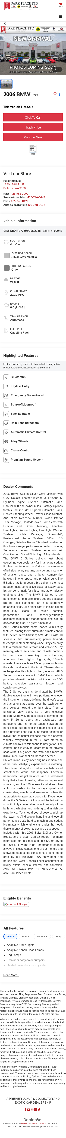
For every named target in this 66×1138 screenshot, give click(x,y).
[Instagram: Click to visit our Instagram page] (32, 1110)
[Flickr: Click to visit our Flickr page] (35, 1110)
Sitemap (34, 1123)
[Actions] (59, 94)
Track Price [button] (33, 127)
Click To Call (33, 117)
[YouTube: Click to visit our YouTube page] (28, 1110)
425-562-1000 (19, 193)
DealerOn (25, 1123)
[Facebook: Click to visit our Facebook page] (25, 1110)
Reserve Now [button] (33, 137)
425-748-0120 (20, 200)
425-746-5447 (36, 197)
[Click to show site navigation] (60, 16)
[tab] (10, 936)
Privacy (43, 1123)
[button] (5, 24)
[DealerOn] (33, 1119)
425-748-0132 (36, 204)
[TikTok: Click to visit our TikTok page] (38, 1110)
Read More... (11, 975)
